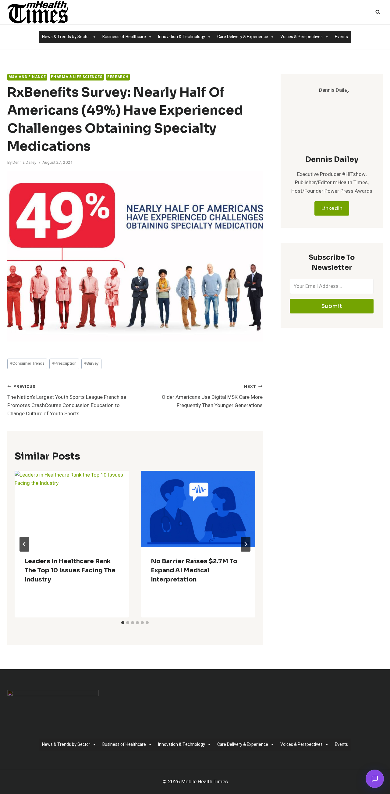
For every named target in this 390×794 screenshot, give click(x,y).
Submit (331, 306)
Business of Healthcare (124, 37)
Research (118, 77)
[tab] (122, 622)
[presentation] (72, 509)
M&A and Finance (27, 77)
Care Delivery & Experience (242, 37)
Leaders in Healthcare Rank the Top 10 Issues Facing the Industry (69, 570)
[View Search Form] (378, 12)
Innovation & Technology (181, 37)
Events (341, 37)
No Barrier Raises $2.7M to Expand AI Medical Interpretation (194, 570)
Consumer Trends (27, 363)
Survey (91, 363)
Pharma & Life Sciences (77, 77)
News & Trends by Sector (66, 37)
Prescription (64, 363)
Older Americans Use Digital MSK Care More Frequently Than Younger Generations (212, 396)
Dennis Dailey (24, 162)
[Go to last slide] (24, 544)
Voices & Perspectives (301, 37)
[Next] (245, 544)
